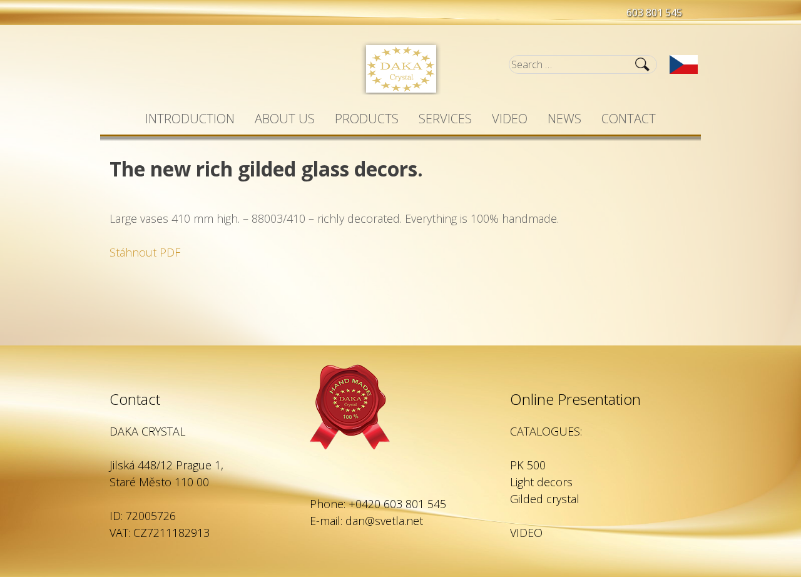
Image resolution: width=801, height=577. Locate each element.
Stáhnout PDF (145, 252)
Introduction (190, 118)
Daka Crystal (400, 67)
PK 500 (528, 464)
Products (367, 118)
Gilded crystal (544, 498)
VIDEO (526, 532)
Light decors (541, 481)
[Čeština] (684, 64)
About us (285, 118)
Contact (628, 118)
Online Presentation (575, 399)
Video (510, 118)
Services (445, 118)
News (564, 118)
